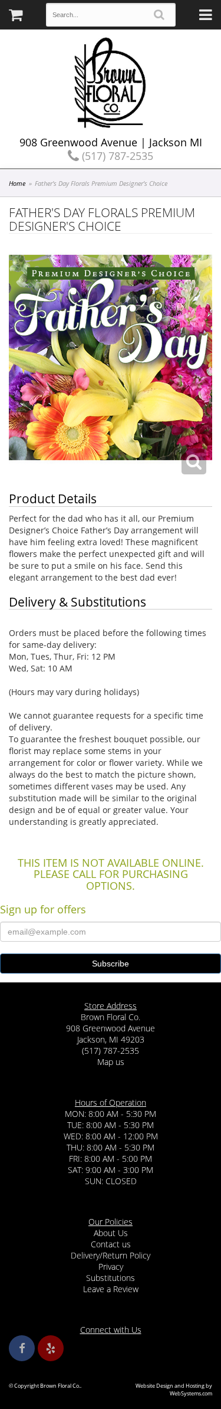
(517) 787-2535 (116, 156)
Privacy (110, 1266)
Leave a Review (110, 1289)
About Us (111, 1232)
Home (17, 183)
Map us (110, 1061)
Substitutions (110, 1277)
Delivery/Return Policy (110, 1255)
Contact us (111, 1244)
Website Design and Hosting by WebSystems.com (174, 1389)
